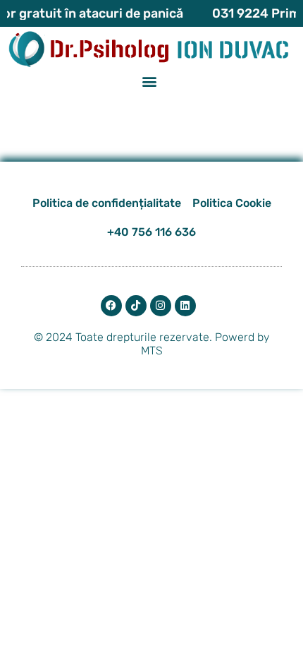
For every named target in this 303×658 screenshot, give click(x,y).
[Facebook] (111, 305)
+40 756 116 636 (151, 232)
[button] (149, 81)
